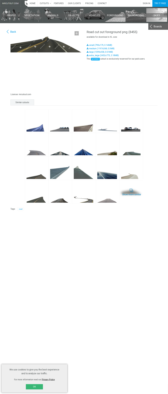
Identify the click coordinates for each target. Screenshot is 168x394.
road (20, 209)
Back (13, 31)
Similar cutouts (22, 102)
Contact (102, 3)
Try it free (160, 3)
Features (59, 3)
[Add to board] (77, 33)
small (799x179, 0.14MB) (100, 45)
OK (34, 386)
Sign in (146, 3)
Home (32, 3)
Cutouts (44, 3)
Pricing (89, 3)
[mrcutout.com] (13, 3)
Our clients (74, 3)
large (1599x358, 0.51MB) (101, 52)
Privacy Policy (48, 379)
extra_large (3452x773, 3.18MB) (104, 55)
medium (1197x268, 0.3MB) (101, 48)
